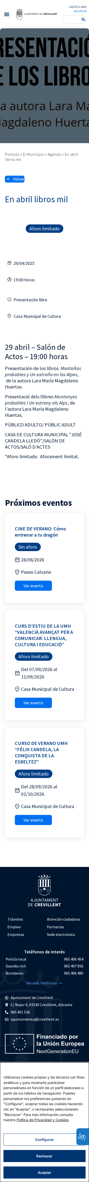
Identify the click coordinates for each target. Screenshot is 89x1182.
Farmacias (55, 926)
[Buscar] (83, 19)
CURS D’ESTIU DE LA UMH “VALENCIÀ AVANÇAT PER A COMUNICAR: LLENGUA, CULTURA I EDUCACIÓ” (44, 635)
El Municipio (33, 154)
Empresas (15, 934)
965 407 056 (73, 965)
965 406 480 (73, 973)
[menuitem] (24, 919)
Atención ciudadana (63, 919)
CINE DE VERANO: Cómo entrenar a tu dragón (40, 531)
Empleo (14, 926)
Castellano (78, 7)
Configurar (44, 1139)
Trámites (15, 919)
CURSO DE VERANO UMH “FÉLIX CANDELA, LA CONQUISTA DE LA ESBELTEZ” (41, 752)
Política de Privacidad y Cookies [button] (42, 1120)
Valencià (80, 11)
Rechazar (44, 1156)
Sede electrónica (61, 934)
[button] (6, 14)
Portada (12, 154)
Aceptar (44, 1172)
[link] (37, 14)
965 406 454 (73, 959)
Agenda (54, 154)
